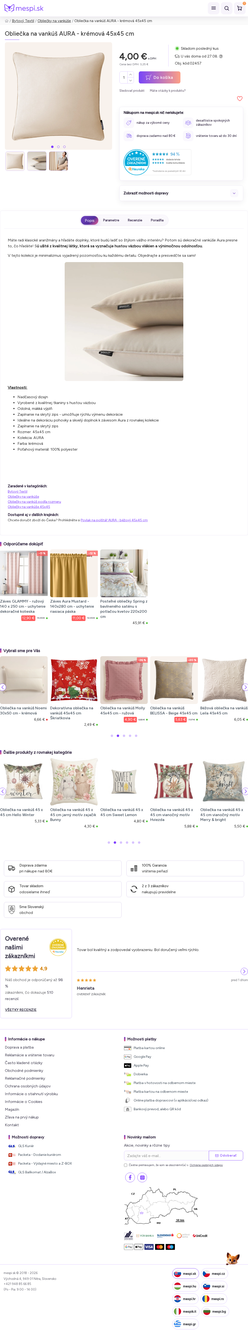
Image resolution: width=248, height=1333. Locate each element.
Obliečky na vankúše (54, 21)
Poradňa (157, 220)
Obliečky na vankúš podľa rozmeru (34, 502)
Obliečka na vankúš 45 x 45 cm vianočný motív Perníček (118, 814)
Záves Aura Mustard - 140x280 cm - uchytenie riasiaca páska (72, 606)
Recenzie (135, 220)
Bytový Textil (23, 21)
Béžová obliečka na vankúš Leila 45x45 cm (28, 710)
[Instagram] (142, 1177)
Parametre (111, 220)
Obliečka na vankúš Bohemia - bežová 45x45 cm (77, 713)
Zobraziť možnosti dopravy (146, 193)
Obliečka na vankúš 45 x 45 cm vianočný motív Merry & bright (68, 814)
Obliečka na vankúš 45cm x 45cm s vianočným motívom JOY (220, 814)
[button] (52, 147)
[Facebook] (130, 1177)
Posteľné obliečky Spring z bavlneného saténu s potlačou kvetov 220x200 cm (123, 609)
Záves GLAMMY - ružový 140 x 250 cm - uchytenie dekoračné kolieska (23, 606)
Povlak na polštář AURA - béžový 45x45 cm (114, 520)
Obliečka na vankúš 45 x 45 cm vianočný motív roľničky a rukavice (168, 814)
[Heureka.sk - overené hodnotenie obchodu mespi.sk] (157, 162)
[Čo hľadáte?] (226, 8)
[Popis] (89, 220)
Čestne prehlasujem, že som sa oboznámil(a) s (176, 1165)
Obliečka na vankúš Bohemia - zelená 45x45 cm (176, 713)
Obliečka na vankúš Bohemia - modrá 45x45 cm (126, 713)
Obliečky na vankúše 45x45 (29, 507)
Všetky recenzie (21, 1010)
